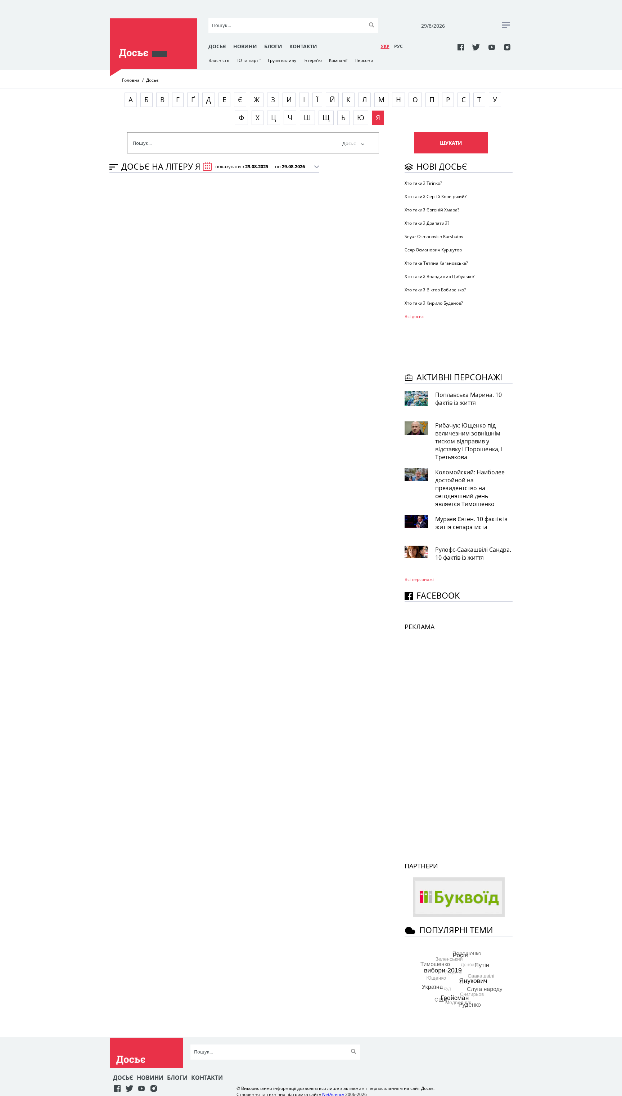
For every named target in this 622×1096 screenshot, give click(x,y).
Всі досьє (414, 316)
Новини (245, 46)
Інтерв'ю (312, 60)
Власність (218, 60)
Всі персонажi (419, 579)
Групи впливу (282, 60)
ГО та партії (248, 60)
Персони (364, 60)
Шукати (451, 142)
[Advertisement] (462, 345)
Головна (131, 80)
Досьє (217, 46)
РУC (398, 46)
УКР (385, 46)
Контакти (303, 46)
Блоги (273, 46)
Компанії (338, 60)
